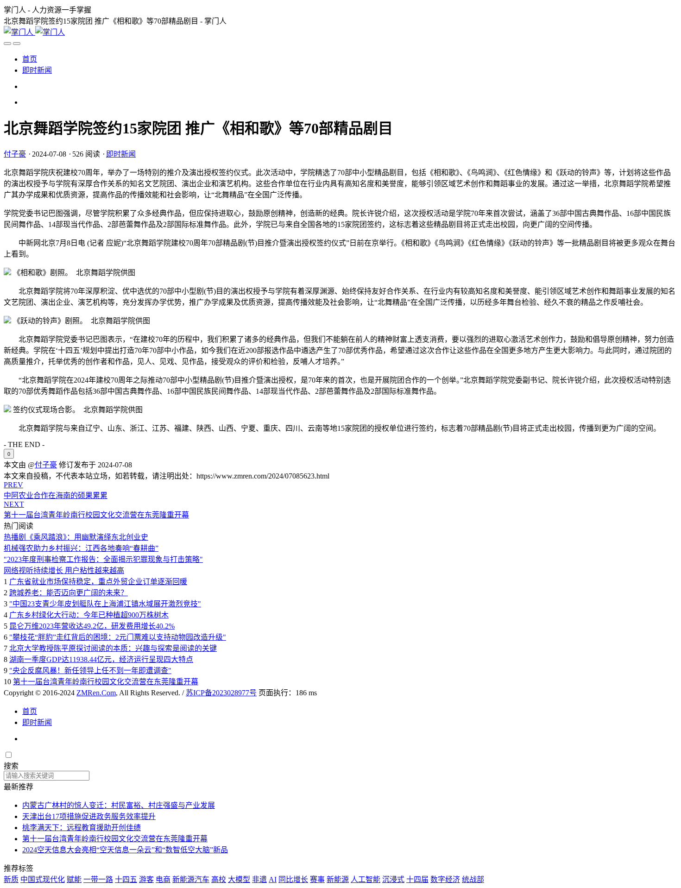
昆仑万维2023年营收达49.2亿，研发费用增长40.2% (92, 626)
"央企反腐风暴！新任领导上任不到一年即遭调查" (90, 670)
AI (273, 879)
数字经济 (445, 879)
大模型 (239, 879)
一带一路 (98, 879)
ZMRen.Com (96, 693)
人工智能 (365, 879)
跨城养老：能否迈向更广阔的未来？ (68, 593)
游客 (146, 879)
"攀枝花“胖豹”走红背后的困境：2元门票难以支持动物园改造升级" (117, 637)
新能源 (338, 879)
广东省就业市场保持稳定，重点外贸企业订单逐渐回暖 (98, 582)
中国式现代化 (42, 879)
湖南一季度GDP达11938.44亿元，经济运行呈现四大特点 (101, 659)
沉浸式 (393, 879)
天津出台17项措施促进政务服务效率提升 (89, 816)
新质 (11, 879)
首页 (29, 59)
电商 (163, 879)
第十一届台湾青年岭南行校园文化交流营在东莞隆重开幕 (105, 682)
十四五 (126, 879)
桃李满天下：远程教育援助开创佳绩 (81, 827)
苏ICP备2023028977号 (221, 693)
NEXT (14, 504)
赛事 (317, 879)
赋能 (74, 879)
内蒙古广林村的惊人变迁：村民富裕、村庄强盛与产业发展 (118, 805)
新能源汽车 (190, 879)
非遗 (259, 879)
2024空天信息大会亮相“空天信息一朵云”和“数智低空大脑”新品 (125, 850)
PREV (13, 485)
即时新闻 (37, 70)
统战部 (473, 879)
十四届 (417, 879)
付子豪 (15, 154)
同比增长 (293, 879)
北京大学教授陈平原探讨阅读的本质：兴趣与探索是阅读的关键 (113, 648)
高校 (218, 879)
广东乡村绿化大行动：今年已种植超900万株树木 (89, 615)
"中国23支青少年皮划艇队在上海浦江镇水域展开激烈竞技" (105, 604)
